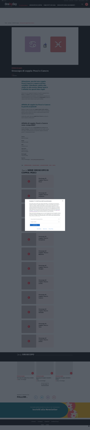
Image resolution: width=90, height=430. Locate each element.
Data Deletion (39, 228)
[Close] (63, 201)
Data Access (45, 228)
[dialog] (45, 215)
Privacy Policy (51, 228)
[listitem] (45, 219)
